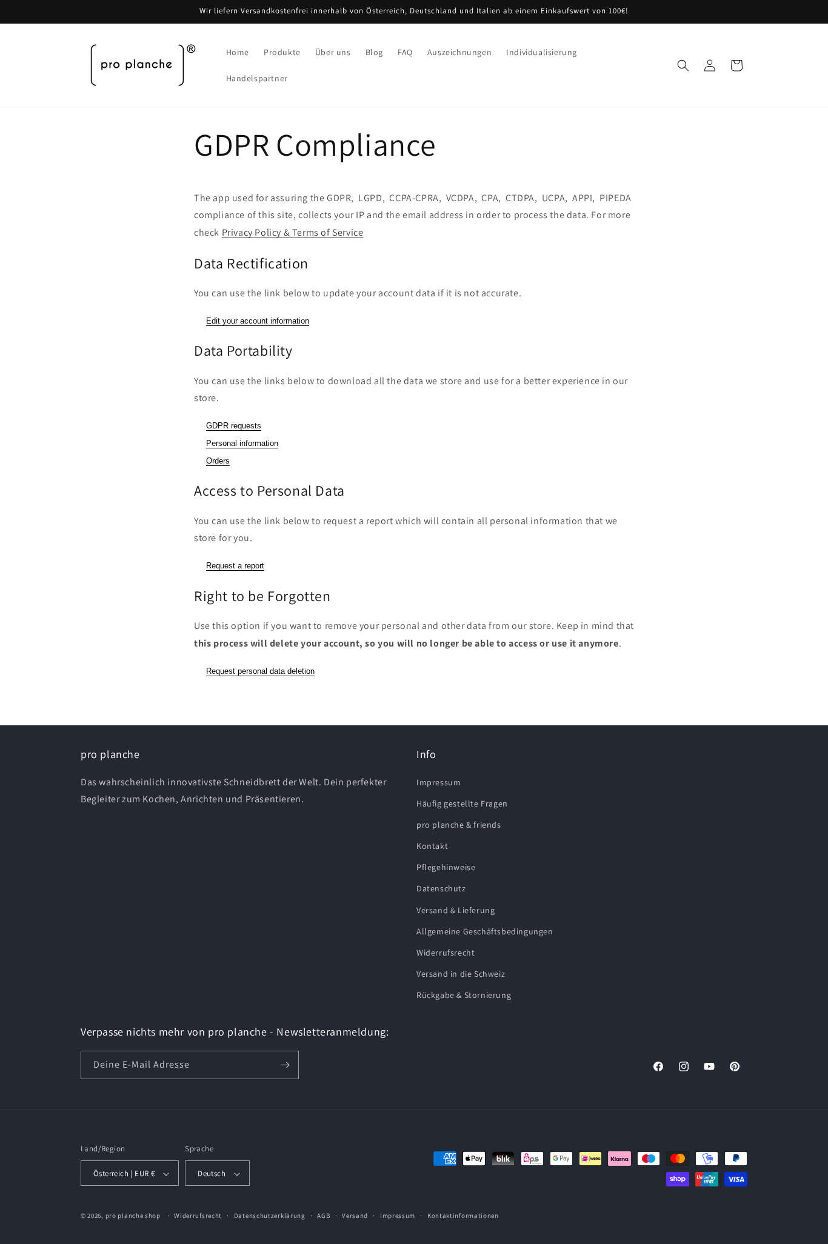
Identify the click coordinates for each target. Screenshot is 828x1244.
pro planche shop (133, 1216)
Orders (218, 460)
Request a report (235, 565)
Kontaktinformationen (463, 1216)
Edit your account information (257, 320)
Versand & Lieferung (455, 910)
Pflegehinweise (445, 867)
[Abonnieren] (285, 1065)
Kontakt (432, 845)
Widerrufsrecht (445, 952)
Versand (355, 1216)
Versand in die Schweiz (460, 973)
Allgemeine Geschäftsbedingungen (484, 931)
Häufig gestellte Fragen (462, 803)
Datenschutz (441, 888)
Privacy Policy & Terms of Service (293, 232)
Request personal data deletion (260, 671)
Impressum (438, 782)
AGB (323, 1216)
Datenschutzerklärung (269, 1216)
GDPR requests (233, 425)
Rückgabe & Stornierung (463, 995)
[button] (683, 65)
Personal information (242, 443)
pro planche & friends (458, 824)
